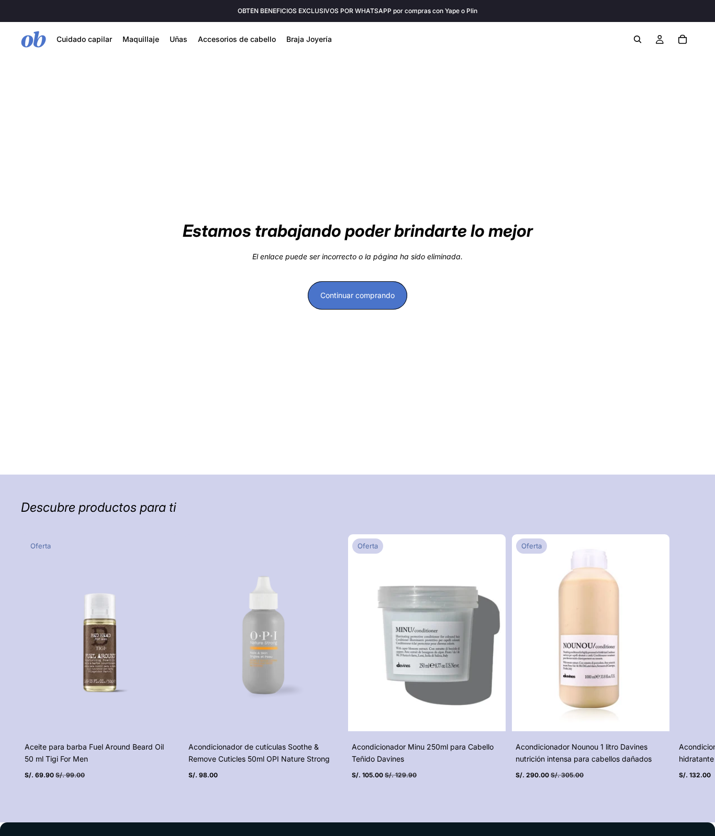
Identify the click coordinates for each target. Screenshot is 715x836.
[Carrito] (682, 39)
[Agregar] (162, 715)
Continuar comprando (357, 295)
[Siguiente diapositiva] (682, 665)
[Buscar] (637, 39)
